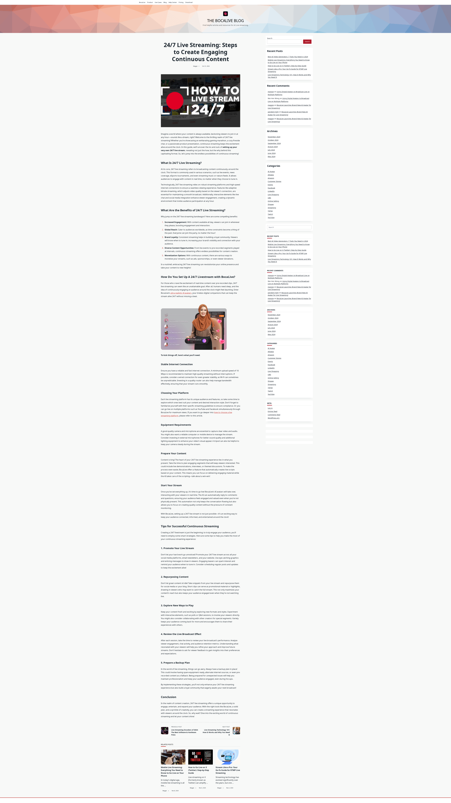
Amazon (271, 178)
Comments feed (274, 415)
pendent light (273, 112)
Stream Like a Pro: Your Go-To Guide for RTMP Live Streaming (228, 770)
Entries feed (272, 411)
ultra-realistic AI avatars (180, 293)
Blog (165, 2)
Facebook (271, 188)
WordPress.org (273, 418)
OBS (269, 198)
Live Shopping (273, 194)
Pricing (181, 2)
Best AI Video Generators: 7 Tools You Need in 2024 (288, 57)
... (165, 785)
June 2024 (272, 153)
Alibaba (271, 175)
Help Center (173, 2)
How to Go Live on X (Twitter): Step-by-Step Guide (198, 770)
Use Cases (158, 2)
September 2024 (274, 143)
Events (270, 185)
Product (150, 2)
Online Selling (273, 201)
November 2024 (274, 137)
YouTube (271, 217)
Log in (270, 408)
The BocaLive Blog (225, 20)
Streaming (272, 208)
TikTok (270, 211)
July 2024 (271, 150)
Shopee (271, 204)
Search (269, 38)
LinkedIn (271, 191)
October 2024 (273, 140)
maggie (195, 66)
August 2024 (273, 147)
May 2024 (271, 156)
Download (188, 2)
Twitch (270, 214)
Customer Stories (274, 181)
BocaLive (142, 2)
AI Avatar (271, 171)
